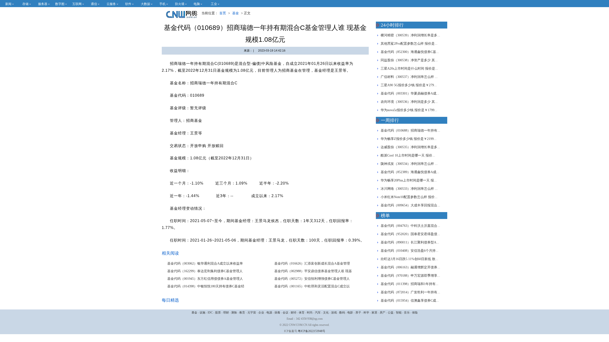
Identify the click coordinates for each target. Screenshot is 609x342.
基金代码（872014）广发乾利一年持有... (410, 292)
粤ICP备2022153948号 (311, 331)
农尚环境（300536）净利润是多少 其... (409, 102)
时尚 (310, 312)
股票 (218, 312)
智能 (399, 312)
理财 (226, 312)
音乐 (407, 312)
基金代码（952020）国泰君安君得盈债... (410, 234)
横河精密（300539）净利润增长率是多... (410, 35)
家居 (374, 312)
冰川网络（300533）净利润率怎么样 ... (409, 188)
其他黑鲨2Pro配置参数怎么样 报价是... (409, 43)
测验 (234, 312)
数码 (342, 312)
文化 (326, 312)
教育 (242, 312)
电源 (269, 312)
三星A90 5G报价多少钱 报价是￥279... (409, 85)
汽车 (318, 312)
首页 (222, 13)
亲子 (358, 312)
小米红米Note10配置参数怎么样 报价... (409, 197)
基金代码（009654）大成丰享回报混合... (410, 205)
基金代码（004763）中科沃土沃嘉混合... (410, 226)
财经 (293, 312)
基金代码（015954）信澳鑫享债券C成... (410, 300)
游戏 (334, 312)
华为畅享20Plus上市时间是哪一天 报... (409, 180)
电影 (350, 312)
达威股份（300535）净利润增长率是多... (410, 147)
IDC (210, 312)
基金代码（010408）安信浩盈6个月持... (409, 250)
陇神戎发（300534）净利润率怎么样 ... (409, 164)
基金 (235, 13)
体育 (301, 312)
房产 (382, 312)
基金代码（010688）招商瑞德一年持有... (410, 130)
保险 (415, 312)
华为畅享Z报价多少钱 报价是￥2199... (409, 139)
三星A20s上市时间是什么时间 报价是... (409, 68)
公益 (390, 312)
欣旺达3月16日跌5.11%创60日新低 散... (409, 259)
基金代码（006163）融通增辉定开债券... (410, 267)
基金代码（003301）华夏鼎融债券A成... (410, 93)
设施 (202, 312)
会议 (285, 312)
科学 (366, 312)
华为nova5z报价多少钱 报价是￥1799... (409, 110)
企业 (261, 312)
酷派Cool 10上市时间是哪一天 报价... (408, 155)
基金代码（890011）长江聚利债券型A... (410, 242)
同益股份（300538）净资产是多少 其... (409, 60)
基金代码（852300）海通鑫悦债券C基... (410, 52)
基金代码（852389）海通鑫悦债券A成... (410, 172)
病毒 (277, 312)
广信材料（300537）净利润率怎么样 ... (409, 77)
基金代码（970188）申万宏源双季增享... (410, 275)
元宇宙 (251, 312)
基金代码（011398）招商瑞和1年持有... (409, 284)
